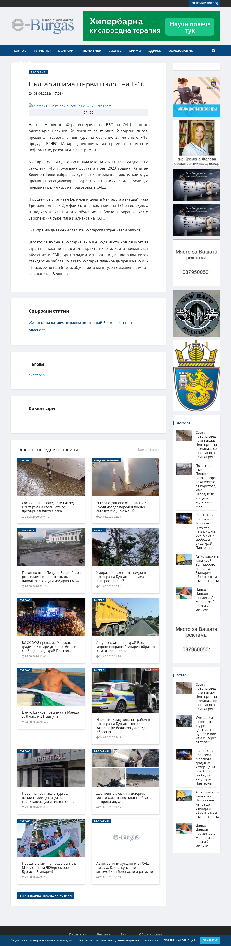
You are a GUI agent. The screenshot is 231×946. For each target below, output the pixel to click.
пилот (33, 375)
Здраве (154, 51)
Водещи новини (106, 460)
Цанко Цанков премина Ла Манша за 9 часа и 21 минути (50, 714)
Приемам (210, 940)
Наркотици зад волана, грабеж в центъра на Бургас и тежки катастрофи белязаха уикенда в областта (123, 725)
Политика (92, 51)
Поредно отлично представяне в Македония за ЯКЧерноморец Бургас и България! (49, 867)
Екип (124, 934)
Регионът (42, 51)
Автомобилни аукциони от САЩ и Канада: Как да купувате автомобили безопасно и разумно (124, 867)
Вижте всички (148, 449)
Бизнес (115, 51)
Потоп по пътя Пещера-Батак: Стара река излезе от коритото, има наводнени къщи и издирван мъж (51, 576)
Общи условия (150, 934)
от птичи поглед (205, 3)
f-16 (42, 375)
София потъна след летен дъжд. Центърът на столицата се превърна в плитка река (48, 506)
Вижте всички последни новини (46, 895)
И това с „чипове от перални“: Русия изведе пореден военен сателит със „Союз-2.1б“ (121, 506)
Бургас (20, 51)
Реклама (103, 934)
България (67, 51)
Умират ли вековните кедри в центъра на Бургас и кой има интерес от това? (121, 576)
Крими (135, 51)
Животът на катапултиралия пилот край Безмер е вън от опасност (80, 326)
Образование (180, 51)
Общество (23, 62)
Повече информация (179, 940)
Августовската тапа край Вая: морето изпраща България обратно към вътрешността (125, 646)
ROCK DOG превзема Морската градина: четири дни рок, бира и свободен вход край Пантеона (49, 646)
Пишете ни (77, 934)
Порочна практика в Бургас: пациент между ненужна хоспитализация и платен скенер (49, 797)
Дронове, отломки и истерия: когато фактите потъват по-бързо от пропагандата (123, 797)
